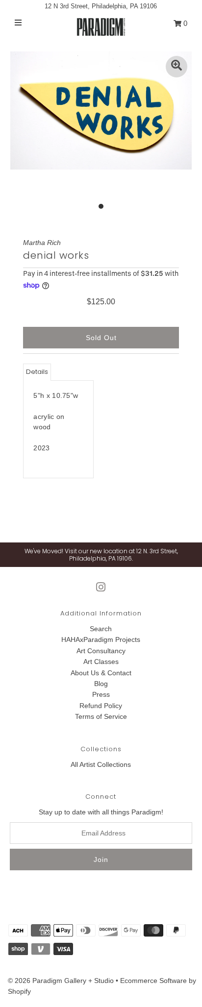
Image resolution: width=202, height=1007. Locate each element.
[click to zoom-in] (176, 66)
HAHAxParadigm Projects (100, 639)
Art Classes (101, 661)
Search (101, 629)
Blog (101, 684)
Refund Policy (100, 706)
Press (101, 694)
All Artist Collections (101, 764)
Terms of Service (101, 716)
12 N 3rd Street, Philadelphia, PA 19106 (101, 6)
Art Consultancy (101, 651)
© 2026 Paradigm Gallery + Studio (61, 980)
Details (37, 371)
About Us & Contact (101, 673)
